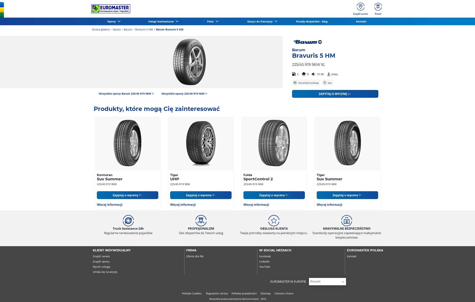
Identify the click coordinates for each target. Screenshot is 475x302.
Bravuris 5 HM (144, 29)
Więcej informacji (109, 205)
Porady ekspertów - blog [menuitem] (311, 21)
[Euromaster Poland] (109, 8)
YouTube (264, 266)
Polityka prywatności (244, 293)
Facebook (265, 256)
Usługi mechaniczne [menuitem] (161, 21)
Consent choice (283, 293)
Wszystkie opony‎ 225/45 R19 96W (183, 93)
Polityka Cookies (192, 293)
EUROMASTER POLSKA (365, 250)
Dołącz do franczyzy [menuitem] (260, 21)
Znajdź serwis (101, 256)
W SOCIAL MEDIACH (275, 250)
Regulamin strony (217, 293)
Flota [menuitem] (211, 21)
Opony (117, 29)
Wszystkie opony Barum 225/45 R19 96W (125, 93)
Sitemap (266, 293)
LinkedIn (264, 261)
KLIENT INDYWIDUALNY (112, 250)
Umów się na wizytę (105, 272)
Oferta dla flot (195, 256)
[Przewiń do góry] (465, 294)
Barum (128, 29)
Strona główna (101, 29)
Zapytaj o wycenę (333, 94)
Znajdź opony (101, 261)
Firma (191, 250)
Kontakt (351, 256)
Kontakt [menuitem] (361, 21)
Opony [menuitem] (112, 21)
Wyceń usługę (101, 266)
